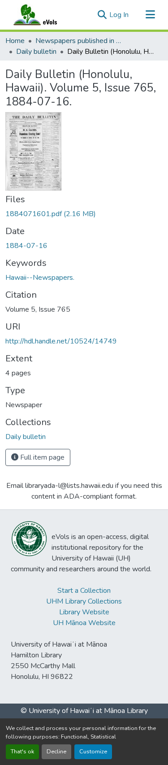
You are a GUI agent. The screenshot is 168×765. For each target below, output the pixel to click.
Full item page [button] (41, 457)
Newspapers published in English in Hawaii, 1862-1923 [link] (80, 41)
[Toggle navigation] (150, 14)
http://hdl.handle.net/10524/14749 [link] (61, 341)
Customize (93, 752)
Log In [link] (119, 15)
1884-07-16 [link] (26, 246)
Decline (56, 752)
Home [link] (15, 41)
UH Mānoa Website (84, 623)
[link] (84, 214)
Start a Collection (84, 590)
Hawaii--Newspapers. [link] (39, 278)
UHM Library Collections (84, 601)
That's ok (22, 752)
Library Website (84, 612)
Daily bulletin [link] (36, 52)
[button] (43, 15)
